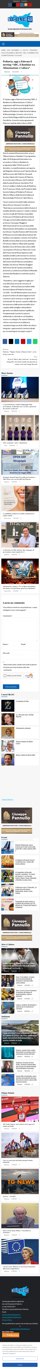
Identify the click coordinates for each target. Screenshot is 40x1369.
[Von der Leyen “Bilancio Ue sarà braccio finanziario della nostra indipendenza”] (20, 1251)
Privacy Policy (7, 1320)
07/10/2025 (27, 998)
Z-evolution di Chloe (22, 701)
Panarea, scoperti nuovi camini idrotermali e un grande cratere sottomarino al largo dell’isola (25, 1052)
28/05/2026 (14, 411)
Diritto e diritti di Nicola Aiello (25, 755)
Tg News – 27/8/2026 (9, 1196)
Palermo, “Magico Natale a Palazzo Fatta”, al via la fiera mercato (19, 352)
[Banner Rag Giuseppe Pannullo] (20, 138)
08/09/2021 (27, 1011)
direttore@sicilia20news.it (11, 1315)
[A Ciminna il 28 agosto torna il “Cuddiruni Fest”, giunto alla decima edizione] (7, 861)
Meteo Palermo (7, 799)
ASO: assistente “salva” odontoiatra (15, 443)
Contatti (24, 1)
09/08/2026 (14, 1043)
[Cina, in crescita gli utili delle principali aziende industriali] (20, 1145)
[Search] (36, 43)
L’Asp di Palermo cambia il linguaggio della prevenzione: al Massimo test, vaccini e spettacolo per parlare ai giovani (19, 406)
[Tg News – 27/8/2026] (20, 1181)
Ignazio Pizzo (7, 518)
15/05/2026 (15, 518)
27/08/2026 (14, 1128)
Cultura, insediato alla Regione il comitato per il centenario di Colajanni (26, 1006)
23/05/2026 (14, 481)
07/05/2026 (14, 554)
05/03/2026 (14, 970)
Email (23, 644)
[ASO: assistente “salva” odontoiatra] (20, 427)
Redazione (16, 1)
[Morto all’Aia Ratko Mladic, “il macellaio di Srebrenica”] (20, 1215)
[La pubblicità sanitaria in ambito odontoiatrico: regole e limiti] (20, 498)
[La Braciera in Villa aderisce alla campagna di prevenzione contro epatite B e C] (20, 534)
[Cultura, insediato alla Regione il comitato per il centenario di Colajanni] (7, 1008)
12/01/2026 (27, 985)
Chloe (5, 445)
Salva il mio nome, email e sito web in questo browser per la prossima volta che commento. (20, 667)
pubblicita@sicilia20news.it (20, 1329)
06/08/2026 (27, 1056)
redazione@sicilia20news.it (11, 1317)
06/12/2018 (15, 72)
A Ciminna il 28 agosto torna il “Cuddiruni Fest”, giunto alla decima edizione (24, 861)
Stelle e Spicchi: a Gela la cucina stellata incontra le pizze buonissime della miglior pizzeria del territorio (19, 965)
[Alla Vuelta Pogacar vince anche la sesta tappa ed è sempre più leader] (20, 1109)
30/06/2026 (27, 1070)
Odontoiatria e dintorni (23, 728)
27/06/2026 (27, 1084)
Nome (6, 644)
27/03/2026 (15, 591)
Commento (8, 616)
